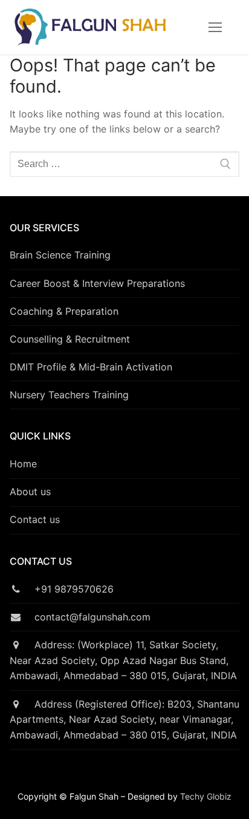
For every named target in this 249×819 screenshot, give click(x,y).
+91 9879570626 (68, 589)
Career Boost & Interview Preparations (97, 283)
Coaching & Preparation (64, 311)
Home (23, 464)
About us (30, 491)
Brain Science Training (60, 255)
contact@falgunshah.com (86, 617)
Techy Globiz (205, 796)
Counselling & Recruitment (70, 339)
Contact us (35, 519)
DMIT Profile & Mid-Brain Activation (91, 367)
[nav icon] (215, 27)
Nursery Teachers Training (69, 395)
